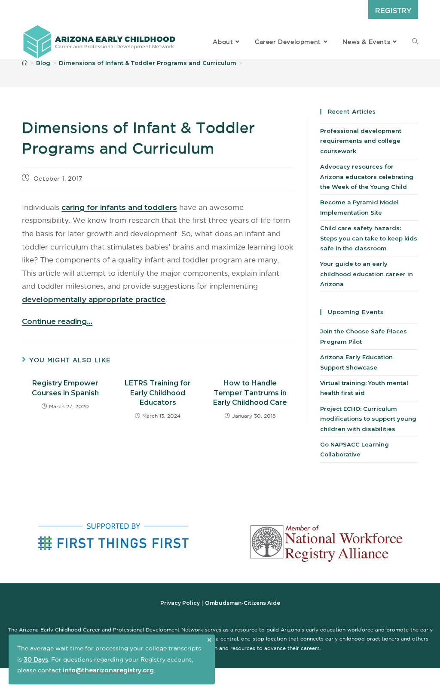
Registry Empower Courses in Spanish (65, 388)
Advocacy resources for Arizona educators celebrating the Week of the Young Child (366, 176)
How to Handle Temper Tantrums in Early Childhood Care (250, 393)
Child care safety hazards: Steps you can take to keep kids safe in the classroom (368, 238)
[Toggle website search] (415, 42)
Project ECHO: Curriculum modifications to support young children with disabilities (368, 418)
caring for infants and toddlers (119, 207)
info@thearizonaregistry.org (108, 670)
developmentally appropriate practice (93, 299)
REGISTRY (393, 10)
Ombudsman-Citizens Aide (242, 603)
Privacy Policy (180, 603)
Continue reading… (57, 321)
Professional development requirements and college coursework (360, 140)
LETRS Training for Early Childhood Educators (158, 393)
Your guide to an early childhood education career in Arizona (366, 273)
